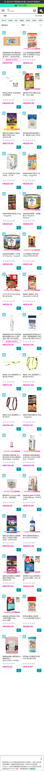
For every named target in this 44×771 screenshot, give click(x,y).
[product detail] (11, 41)
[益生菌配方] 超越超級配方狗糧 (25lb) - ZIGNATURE (11, 578)
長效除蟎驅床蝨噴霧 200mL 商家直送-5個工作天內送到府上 (12, 337)
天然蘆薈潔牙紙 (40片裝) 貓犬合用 (31, 657)
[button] (41, 10)
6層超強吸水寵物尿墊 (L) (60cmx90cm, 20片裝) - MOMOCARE (12, 660)
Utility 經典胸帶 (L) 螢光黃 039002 (32, 376)
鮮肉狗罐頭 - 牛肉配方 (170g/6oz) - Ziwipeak (11, 255)
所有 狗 (4, 20)
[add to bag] (18, 66)
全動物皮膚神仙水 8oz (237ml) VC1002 (31, 537)
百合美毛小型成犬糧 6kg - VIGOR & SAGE (32, 497)
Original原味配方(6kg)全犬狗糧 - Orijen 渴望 (32, 578)
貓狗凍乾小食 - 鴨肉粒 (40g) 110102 (31, 134)
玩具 (16, 20)
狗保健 (10, 20)
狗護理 (22, 20)
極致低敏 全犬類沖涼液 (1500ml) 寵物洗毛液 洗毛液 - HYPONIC (12, 457)
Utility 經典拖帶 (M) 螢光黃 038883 (12, 376)
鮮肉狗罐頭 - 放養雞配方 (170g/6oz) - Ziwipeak (32, 216)
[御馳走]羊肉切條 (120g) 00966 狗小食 (31, 255)
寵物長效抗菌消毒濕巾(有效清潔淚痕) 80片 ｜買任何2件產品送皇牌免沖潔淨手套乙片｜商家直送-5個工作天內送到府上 (12, 58)
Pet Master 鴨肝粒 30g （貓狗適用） (12, 496)
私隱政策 (32, 769)
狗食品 (34, 20)
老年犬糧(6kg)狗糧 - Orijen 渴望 (32, 94)
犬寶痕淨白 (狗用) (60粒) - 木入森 (11, 174)
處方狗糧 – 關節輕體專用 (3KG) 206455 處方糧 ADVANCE (32, 336)
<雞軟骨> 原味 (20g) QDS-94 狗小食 (30, 295)
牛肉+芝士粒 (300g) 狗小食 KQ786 (11, 295)
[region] (22, 763)
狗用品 (28, 20)
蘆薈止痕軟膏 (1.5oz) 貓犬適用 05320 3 (32, 617)
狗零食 (41, 20)
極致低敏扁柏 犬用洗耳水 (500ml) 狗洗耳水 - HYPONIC (31, 457)
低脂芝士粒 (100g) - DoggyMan (31, 174)
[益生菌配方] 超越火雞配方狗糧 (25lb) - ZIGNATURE (11, 135)
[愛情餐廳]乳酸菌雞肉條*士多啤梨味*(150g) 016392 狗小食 (31, 55)
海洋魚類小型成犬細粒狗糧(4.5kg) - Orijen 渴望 (11, 618)
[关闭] (41, 758)
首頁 (5, 16)
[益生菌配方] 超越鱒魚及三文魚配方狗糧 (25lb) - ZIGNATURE (11, 538)
